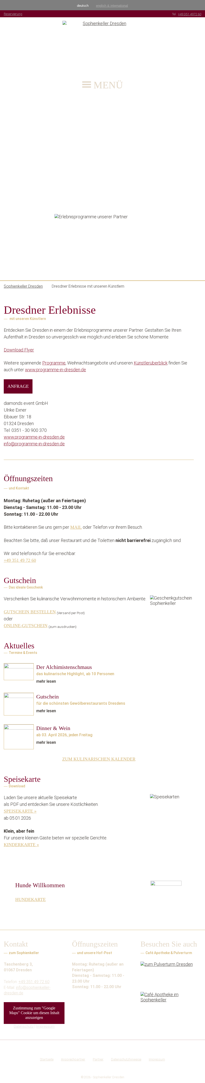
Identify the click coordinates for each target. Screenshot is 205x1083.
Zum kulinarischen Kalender (99, 759)
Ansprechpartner (73, 1059)
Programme (54, 363)
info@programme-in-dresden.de (34, 443)
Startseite (47, 1059)
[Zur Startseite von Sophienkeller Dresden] (102, 46)
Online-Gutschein (26, 625)
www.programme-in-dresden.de (55, 369)
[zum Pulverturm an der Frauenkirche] (170, 973)
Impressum (45, 1026)
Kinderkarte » (21, 844)
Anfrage (18, 386)
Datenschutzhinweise (126, 1059)
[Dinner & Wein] (19, 736)
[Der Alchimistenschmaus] (19, 671)
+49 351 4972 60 (189, 14)
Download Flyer (19, 349)
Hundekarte (30, 899)
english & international (112, 6)
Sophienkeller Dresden (108, 1077)
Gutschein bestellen (30, 611)
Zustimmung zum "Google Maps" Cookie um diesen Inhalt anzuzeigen (34, 1013)
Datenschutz (24, 1026)
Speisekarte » (20, 811)
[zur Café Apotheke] (170, 1004)
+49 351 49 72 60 (20, 560)
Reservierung (13, 14)
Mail (76, 527)
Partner (98, 1059)
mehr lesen (46, 681)
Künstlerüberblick (151, 363)
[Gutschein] (19, 704)
